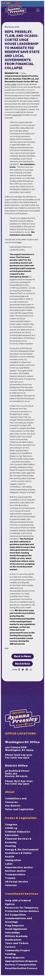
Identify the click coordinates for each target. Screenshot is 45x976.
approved (16, 115)
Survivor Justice (15, 871)
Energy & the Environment (21, 849)
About (9, 791)
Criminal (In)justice (17, 831)
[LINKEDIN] (27, 669)
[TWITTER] (23, 669)
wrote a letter (10, 84)
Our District (12, 805)
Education (11, 835)
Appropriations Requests (21, 961)
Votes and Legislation (19, 809)
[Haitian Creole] (13, 3)
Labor (9, 863)
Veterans (11, 885)
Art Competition (15, 914)
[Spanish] (8, 3)
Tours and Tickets (16, 943)
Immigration (13, 860)
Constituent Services (21, 893)
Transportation (15, 874)
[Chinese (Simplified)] (17, 3)
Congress (11, 824)
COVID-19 (11, 828)
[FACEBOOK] (19, 669)
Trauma (10, 878)
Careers (10, 947)
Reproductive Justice (19, 867)
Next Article (22, 663)
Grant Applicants (16, 929)
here (19, 242)
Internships (12, 932)
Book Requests (15, 957)
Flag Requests (14, 925)
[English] (3, 3)
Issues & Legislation (21, 817)
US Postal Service (16, 881)
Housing (10, 846)
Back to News (22, 656)
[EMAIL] (31, 669)
